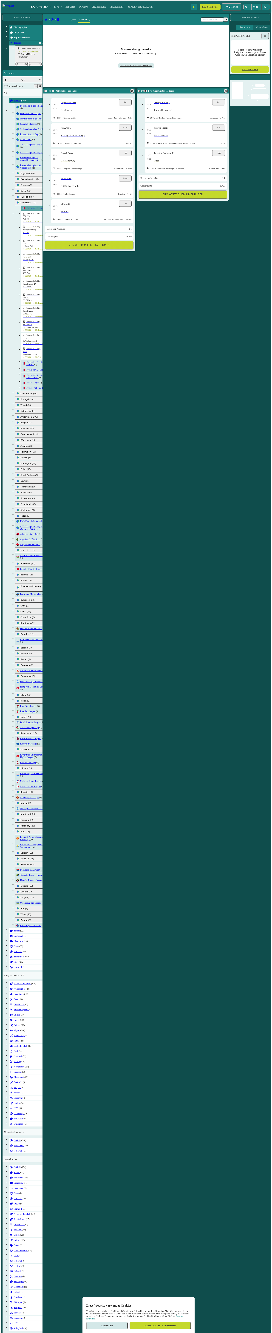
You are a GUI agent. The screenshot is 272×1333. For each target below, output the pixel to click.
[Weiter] (53, 91)
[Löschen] (132, 91)
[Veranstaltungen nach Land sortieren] (40, 86)
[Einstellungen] (265, 36)
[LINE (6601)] (46, 19)
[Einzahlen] (194, 7)
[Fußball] (52, 19)
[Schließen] (267, 80)
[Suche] (226, 19)
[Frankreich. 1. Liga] (58, 19)
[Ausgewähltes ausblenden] (36, 86)
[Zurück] (40, 43)
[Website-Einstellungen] (247, 7)
